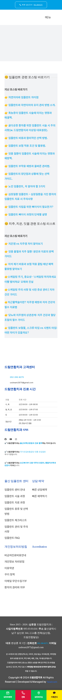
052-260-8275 (17, 377)
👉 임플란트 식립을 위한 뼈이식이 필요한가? (29, 206)
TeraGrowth (52, 682)
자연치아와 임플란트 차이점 (23, 97)
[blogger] (21, 439)
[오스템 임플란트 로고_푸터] (44, 584)
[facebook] (6, 439)
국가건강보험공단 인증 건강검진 (33, 452)
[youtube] (11, 439)
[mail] (25, 439)
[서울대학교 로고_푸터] (44, 554)
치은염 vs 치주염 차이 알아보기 (25, 243)
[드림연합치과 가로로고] (16, 15)
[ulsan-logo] (44, 601)
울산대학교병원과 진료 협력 (31, 443)
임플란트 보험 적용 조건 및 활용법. (27, 145)
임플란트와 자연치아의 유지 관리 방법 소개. (32, 105)
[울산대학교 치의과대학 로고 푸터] (44, 561)
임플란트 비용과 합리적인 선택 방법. (28, 138)
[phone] (30, 439)
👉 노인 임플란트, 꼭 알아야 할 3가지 (25, 186)
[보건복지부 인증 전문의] (44, 569)
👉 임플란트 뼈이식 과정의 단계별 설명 (26, 214)
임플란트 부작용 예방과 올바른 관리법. (29, 166)
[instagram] (16, 439)
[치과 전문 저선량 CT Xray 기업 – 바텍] (45, 576)
